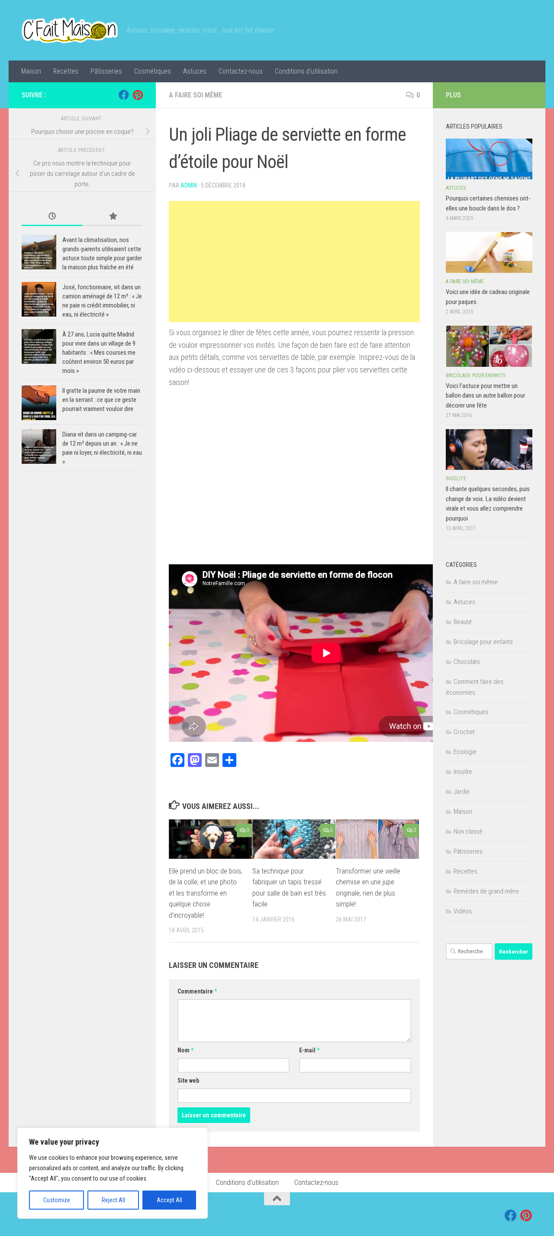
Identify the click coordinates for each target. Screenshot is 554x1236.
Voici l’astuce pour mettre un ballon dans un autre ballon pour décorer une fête (485, 395)
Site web (188, 1080)
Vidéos (463, 911)
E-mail (309, 1050)
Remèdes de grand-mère (486, 891)
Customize (56, 1200)
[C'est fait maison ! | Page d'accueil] (70, 30)
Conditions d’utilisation (306, 71)
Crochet (464, 732)
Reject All (113, 1200)
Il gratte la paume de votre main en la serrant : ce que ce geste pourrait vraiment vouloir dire (101, 400)
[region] (112, 1173)
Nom (185, 1050)
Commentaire (197, 991)
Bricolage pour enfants (475, 375)
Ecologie (465, 752)
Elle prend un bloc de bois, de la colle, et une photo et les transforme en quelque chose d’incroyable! (205, 893)
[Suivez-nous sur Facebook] (124, 95)
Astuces (194, 71)
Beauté (463, 622)
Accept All (169, 1200)
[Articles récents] (52, 216)
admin (188, 185)
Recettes (65, 71)
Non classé (468, 831)
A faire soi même (195, 95)
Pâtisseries (106, 71)
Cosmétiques (152, 71)
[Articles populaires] (112, 216)
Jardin (462, 792)
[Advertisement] (294, 261)
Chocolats (467, 662)
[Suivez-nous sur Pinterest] (137, 95)
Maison (31, 71)
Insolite (456, 479)
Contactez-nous (241, 71)
